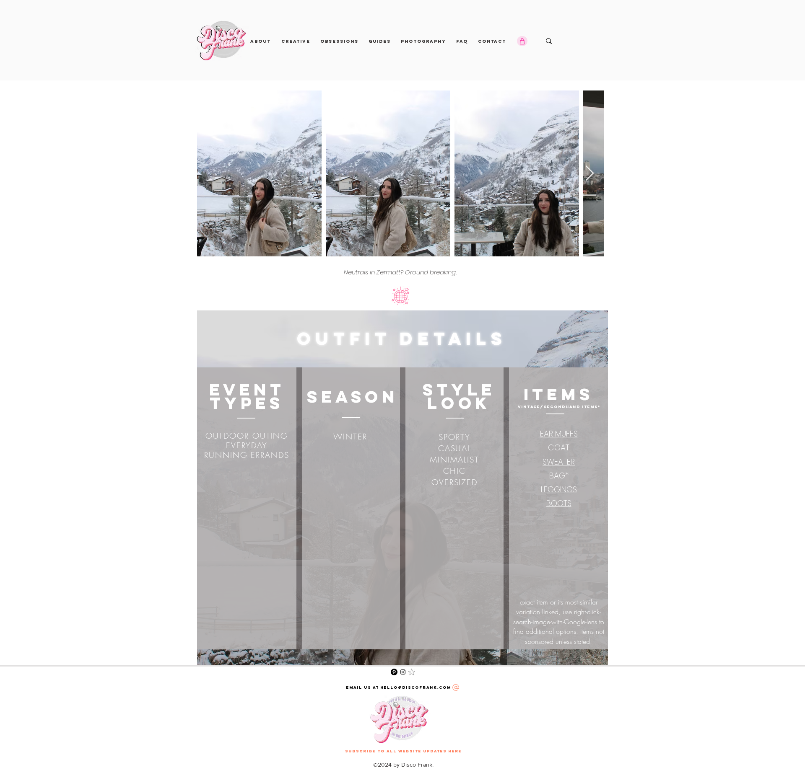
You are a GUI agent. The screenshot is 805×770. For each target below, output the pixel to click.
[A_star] (411, 672)
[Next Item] (590, 173)
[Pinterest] (394, 672)
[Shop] (522, 41)
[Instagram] (403, 672)
